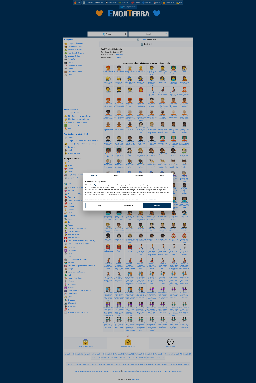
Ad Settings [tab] (139, 175)
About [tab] (162, 175)
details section (153, 199)
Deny (99, 205)
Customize (127, 205)
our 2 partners (96, 185)
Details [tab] (116, 175)
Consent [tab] (94, 175)
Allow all (157, 205)
